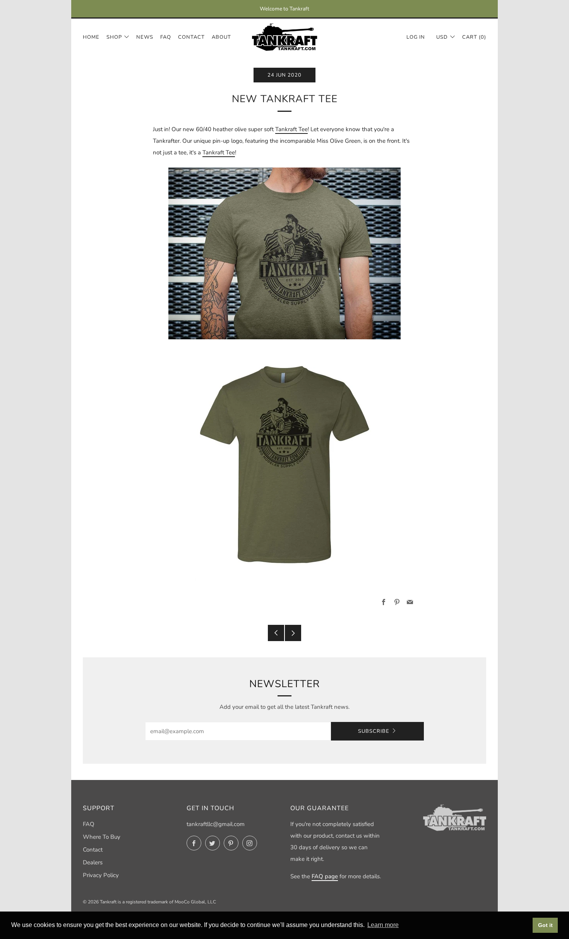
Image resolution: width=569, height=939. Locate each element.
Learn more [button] (383, 925)
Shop (114, 37)
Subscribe (373, 731)
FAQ (165, 37)
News (144, 37)
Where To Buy (101, 837)
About (221, 37)
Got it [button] (545, 925)
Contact (191, 37)
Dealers (93, 862)
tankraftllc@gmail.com (216, 824)
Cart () (474, 37)
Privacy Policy (101, 875)
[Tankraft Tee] (284, 253)
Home (91, 37)
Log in (415, 37)
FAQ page (325, 876)
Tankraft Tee (291, 129)
